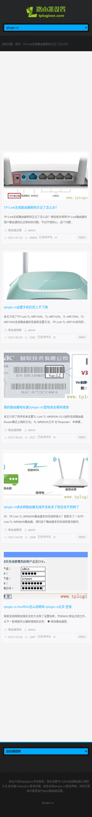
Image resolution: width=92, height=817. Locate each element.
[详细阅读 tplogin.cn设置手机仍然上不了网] (46, 298)
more (82, 237)
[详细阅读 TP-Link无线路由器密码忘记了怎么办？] (46, 198)
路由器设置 (15, 230)
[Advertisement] (46, 104)
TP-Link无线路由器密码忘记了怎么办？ (31, 207)
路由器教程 (15, 530)
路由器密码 (15, 629)
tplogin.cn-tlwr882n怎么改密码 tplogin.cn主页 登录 (38, 606)
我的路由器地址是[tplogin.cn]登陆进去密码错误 (36, 407)
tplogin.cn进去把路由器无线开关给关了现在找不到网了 (41, 507)
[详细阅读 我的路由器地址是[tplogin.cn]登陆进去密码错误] (46, 398)
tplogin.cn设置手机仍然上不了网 (26, 307)
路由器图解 (15, 330)
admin (32, 230)
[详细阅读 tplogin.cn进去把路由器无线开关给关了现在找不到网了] (46, 498)
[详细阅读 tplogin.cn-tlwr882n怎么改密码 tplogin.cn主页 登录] (46, 598)
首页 (18, 44)
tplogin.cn (48, 802)
